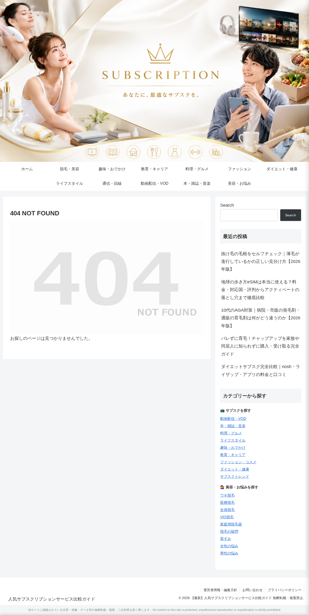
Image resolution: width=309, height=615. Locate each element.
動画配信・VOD (233, 419)
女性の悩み (229, 546)
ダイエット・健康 (234, 469)
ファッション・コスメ (238, 462)
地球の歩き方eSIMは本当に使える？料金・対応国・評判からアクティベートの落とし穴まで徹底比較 (260, 290)
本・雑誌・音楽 (233, 426)
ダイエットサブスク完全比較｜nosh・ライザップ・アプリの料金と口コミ (260, 370)
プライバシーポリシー (285, 590)
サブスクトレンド (234, 476)
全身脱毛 (227, 510)
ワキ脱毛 (227, 495)
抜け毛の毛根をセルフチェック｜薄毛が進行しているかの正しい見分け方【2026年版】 (260, 261)
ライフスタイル (233, 440)
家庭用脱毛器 (231, 524)
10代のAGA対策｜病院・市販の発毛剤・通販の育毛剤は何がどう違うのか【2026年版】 (260, 318)
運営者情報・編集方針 (220, 590)
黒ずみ (225, 539)
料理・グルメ (231, 433)
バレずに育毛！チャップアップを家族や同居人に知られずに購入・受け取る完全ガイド (260, 346)
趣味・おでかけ (233, 447)
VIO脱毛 (227, 517)
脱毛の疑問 (229, 531)
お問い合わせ (252, 590)
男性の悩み (229, 553)
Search (227, 205)
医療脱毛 (227, 502)
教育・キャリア (233, 455)
